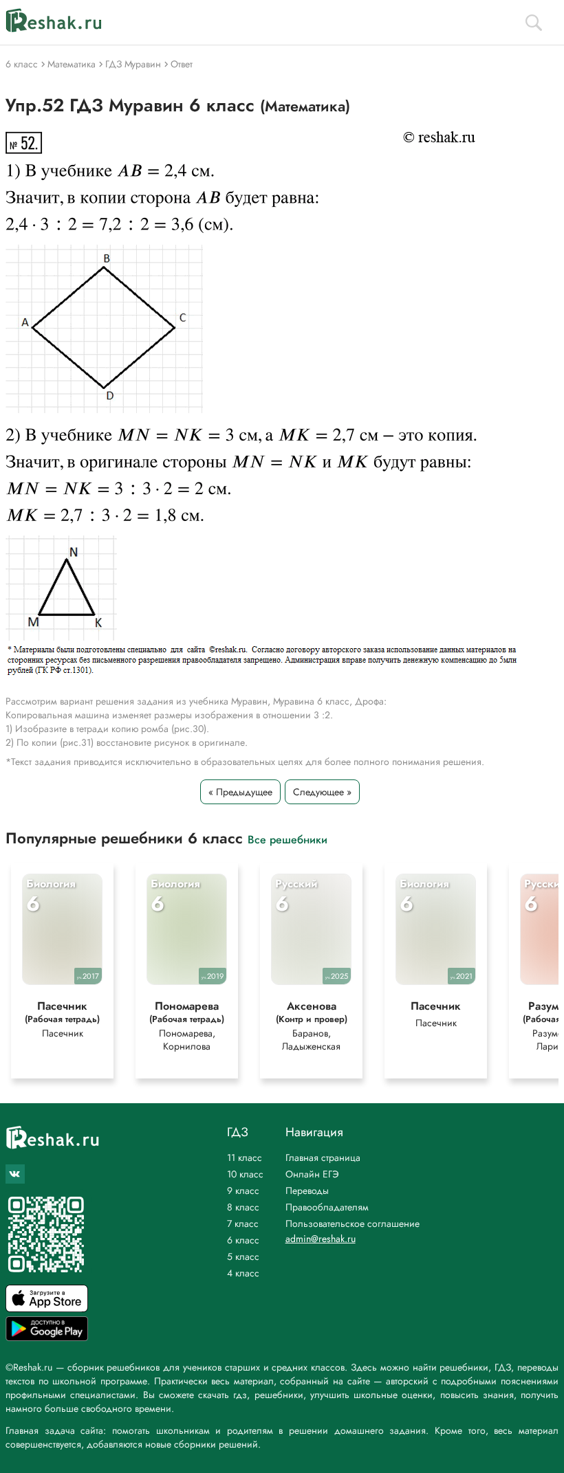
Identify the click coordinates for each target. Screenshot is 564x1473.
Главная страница (322, 1157)
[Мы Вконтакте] (15, 1174)
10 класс (245, 1174)
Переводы (307, 1190)
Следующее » (322, 792)
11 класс (244, 1157)
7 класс (243, 1223)
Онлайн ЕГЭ (312, 1174)
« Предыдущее (240, 792)
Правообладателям (327, 1207)
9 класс (243, 1190)
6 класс (243, 1240)
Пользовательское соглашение (352, 1223)
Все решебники (287, 839)
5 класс (243, 1256)
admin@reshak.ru (320, 1238)
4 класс (243, 1273)
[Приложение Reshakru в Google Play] (47, 1337)
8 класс (243, 1207)
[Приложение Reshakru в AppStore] (47, 1308)
